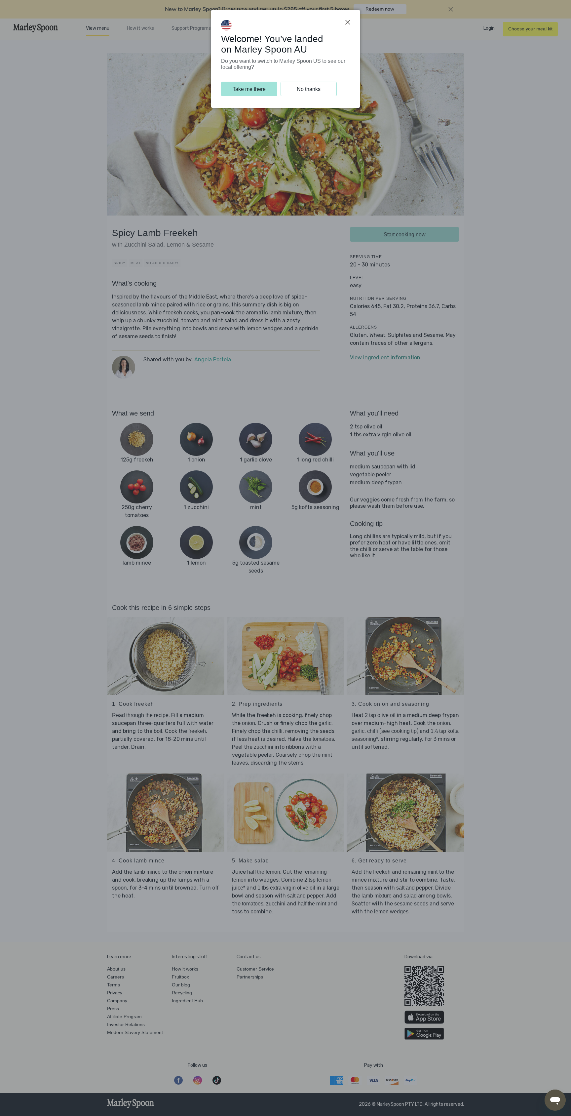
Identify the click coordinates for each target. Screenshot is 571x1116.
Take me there (249, 89)
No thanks (309, 89)
